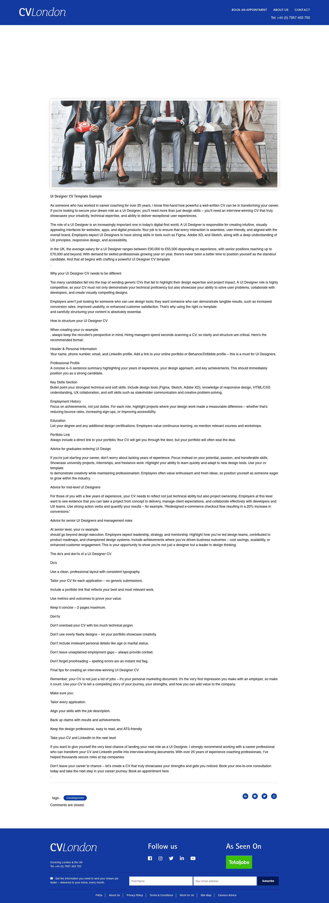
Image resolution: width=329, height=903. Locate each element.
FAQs (99, 895)
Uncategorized (75, 797)
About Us (280, 10)
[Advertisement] (164, 53)
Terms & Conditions (161, 895)
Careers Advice (227, 895)
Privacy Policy (135, 895)
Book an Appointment (249, 10)
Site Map (206, 895)
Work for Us (187, 895)
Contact (302, 10)
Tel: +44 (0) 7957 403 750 (290, 18)
